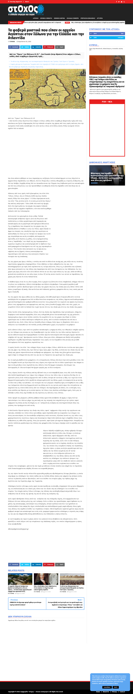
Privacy (114, 692)
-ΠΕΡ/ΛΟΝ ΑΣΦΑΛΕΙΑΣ (87, 18)
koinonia (98, 22)
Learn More (107, 687)
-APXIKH (35, 18)
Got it (115, 687)
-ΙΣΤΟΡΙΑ (100, 18)
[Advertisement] (46, 153)
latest (34, 22)
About (27, 1)
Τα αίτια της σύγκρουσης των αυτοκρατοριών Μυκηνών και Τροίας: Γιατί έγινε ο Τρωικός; (43, 61)
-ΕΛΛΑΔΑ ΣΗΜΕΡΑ (72, 18)
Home (98, 692)
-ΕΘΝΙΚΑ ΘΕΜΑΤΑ (46, 18)
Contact (122, 692)
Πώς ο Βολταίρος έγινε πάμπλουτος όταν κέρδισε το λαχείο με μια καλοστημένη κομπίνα (64, 22)
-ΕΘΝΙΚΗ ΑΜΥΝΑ (59, 18)
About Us (106, 692)
